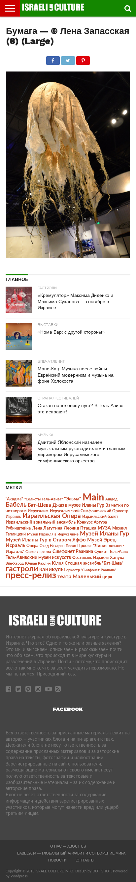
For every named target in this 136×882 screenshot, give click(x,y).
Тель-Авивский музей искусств (38, 557)
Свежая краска (38, 552)
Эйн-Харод (15, 563)
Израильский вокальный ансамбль (41, 522)
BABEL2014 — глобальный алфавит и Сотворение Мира (71, 853)
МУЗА (104, 528)
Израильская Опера (51, 516)
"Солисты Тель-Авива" (43, 499)
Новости (57, 860)
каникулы (52, 569)
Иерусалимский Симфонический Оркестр (89, 511)
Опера (32, 546)
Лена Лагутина (47, 528)
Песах (71, 546)
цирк (107, 577)
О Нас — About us (68, 846)
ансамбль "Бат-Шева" (103, 563)
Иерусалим (38, 511)
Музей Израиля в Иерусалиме (53, 534)
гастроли (22, 569)
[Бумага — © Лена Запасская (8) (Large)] (68, 256)
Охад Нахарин (52, 546)
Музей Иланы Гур (104, 534)
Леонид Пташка (80, 528)
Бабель (16, 504)
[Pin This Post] (83, 59)
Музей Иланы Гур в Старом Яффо (46, 539)
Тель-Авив (118, 552)
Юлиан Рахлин (38, 563)
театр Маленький (79, 576)
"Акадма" (14, 499)
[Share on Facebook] (53, 59)
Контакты (84, 860)
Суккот (101, 552)
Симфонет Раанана (72, 551)
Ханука (117, 558)
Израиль (13, 517)
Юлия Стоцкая (67, 563)
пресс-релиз (31, 575)
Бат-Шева (39, 505)
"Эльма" (72, 499)
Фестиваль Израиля (90, 558)
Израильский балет (100, 517)
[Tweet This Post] (68, 59)
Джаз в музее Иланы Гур (78, 505)
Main (93, 497)
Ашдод (111, 499)
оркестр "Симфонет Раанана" (91, 570)
